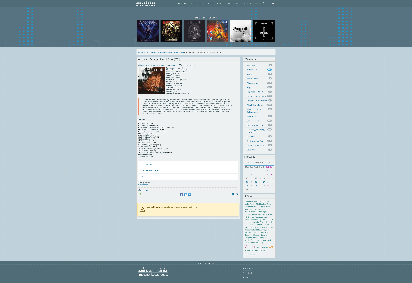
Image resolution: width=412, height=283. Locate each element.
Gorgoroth (144, 190)
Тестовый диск (260, 250)
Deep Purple (254, 209)
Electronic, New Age (255, 141)
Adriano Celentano (261, 201)
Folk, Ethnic (251, 136)
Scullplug (173, 65)
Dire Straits (263, 209)
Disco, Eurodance (254, 121)
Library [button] (246, 3)
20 (260, 182)
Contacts (257, 3)
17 (247, 182)
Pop (248, 87)
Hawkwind (255, 219)
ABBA (247, 201)
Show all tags (250, 255)
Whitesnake (249, 250)
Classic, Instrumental (255, 145)
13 (260, 178)
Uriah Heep (261, 240)
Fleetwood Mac (261, 217)
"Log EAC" (148, 164)
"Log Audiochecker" (152, 170)
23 (272, 182)
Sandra (264, 235)
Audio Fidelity (250, 204)
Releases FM (186, 3)
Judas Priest (260, 222)
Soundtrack (252, 150)
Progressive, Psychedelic (257, 100)
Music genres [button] (234, 3)
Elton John (257, 214)
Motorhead (256, 227)
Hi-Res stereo (209, 3)
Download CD (143, 185)
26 (256, 186)
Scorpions (249, 237)
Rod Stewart (255, 235)
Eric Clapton (249, 217)
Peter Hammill (254, 232)
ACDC (251, 201)
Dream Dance (250, 212)
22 (268, 182)
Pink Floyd (265, 232)
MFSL (262, 225)
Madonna (256, 225)
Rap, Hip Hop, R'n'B (255, 125)
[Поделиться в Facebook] (181, 194)
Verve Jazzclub (262, 247)
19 (256, 182)
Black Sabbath (250, 206)
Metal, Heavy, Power (158, 65)
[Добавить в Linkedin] (185, 194)
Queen (247, 235)
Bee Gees (267, 204)
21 (264, 182)
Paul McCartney (259, 230)
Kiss (266, 222)
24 (247, 186)
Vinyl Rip (198, 3)
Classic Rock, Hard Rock (256, 96)
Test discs (221, 3)
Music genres (252, 83)
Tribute (254, 240)
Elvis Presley (267, 214)
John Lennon (250, 222)
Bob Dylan (260, 206)
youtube (247, 277)
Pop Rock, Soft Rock (255, 92)
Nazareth (265, 227)
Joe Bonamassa (266, 219)
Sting (262, 237)
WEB (271, 247)
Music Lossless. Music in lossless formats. (155, 52)
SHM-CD (256, 237)
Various (250, 246)
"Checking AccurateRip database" (157, 177)
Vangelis (261, 243)
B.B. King (259, 204)
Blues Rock (251, 116)
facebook (248, 273)
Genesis (248, 219)
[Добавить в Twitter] (189, 194)
